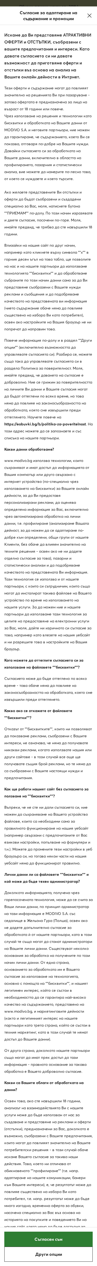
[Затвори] (89, 15)
